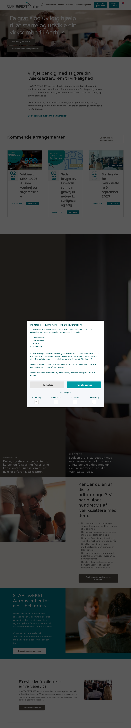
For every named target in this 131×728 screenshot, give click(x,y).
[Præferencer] (56, 402)
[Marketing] (94, 402)
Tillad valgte (47, 385)
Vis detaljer (64, 392)
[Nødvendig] (37, 402)
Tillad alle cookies (83, 385)
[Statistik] (75, 402)
